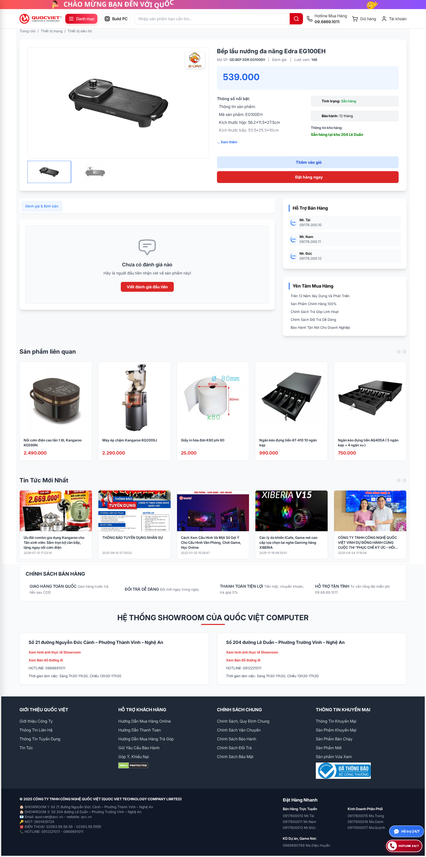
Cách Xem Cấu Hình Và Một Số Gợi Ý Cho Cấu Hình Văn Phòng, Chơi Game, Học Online (211, 542)
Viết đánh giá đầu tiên (147, 286)
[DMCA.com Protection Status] (163, 765)
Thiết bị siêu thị (80, 31)
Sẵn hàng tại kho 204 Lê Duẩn (337, 134)
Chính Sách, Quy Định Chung (243, 721)
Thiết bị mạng (51, 31)
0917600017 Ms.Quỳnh (366, 827)
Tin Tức (26, 747)
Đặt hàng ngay (309, 177)
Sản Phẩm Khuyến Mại (336, 730)
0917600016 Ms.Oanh (365, 822)
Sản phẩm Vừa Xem (334, 756)
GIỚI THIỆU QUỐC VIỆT (43, 709)
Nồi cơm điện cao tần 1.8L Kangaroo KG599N (53, 442)
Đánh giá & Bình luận (41, 206)
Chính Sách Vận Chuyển (239, 730)
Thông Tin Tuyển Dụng (39, 738)
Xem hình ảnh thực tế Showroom (55, 652)
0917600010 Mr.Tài (298, 816)
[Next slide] (405, 352)
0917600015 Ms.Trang (366, 816)
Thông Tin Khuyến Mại (336, 721)
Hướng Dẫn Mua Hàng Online (144, 721)
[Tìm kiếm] (296, 18)
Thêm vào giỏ (309, 162)
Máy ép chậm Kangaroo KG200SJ (129, 440)
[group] (213, 4)
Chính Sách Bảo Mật (235, 756)
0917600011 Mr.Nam (299, 822)
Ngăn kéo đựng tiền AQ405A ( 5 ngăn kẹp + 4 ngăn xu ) (368, 442)
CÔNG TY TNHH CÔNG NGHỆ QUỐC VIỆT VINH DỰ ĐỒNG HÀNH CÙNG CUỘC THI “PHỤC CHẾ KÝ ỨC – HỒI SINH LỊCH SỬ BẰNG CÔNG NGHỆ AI (367, 542)
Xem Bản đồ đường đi (46, 660)
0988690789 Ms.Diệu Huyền (306, 845)
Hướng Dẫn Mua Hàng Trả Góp (146, 738)
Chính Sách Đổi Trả (234, 747)
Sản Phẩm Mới (329, 747)
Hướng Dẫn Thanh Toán (139, 730)
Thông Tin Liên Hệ (36, 730)
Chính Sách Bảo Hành (236, 738)
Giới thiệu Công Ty (36, 721)
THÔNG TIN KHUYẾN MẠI (343, 709)
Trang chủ (27, 31)
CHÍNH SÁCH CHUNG (239, 709)
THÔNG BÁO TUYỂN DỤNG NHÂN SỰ (132, 537)
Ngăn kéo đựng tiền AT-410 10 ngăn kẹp (288, 442)
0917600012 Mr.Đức (299, 827)
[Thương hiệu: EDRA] (195, 60)
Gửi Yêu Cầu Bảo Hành (139, 747)
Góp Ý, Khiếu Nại (133, 756)
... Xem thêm (227, 142)
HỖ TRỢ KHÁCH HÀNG (142, 709)
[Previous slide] (399, 352)
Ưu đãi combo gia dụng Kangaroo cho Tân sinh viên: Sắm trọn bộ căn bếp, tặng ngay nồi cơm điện (54, 542)
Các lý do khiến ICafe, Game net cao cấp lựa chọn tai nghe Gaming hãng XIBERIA (288, 542)
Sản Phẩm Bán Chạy (334, 738)
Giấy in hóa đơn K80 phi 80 (202, 440)
